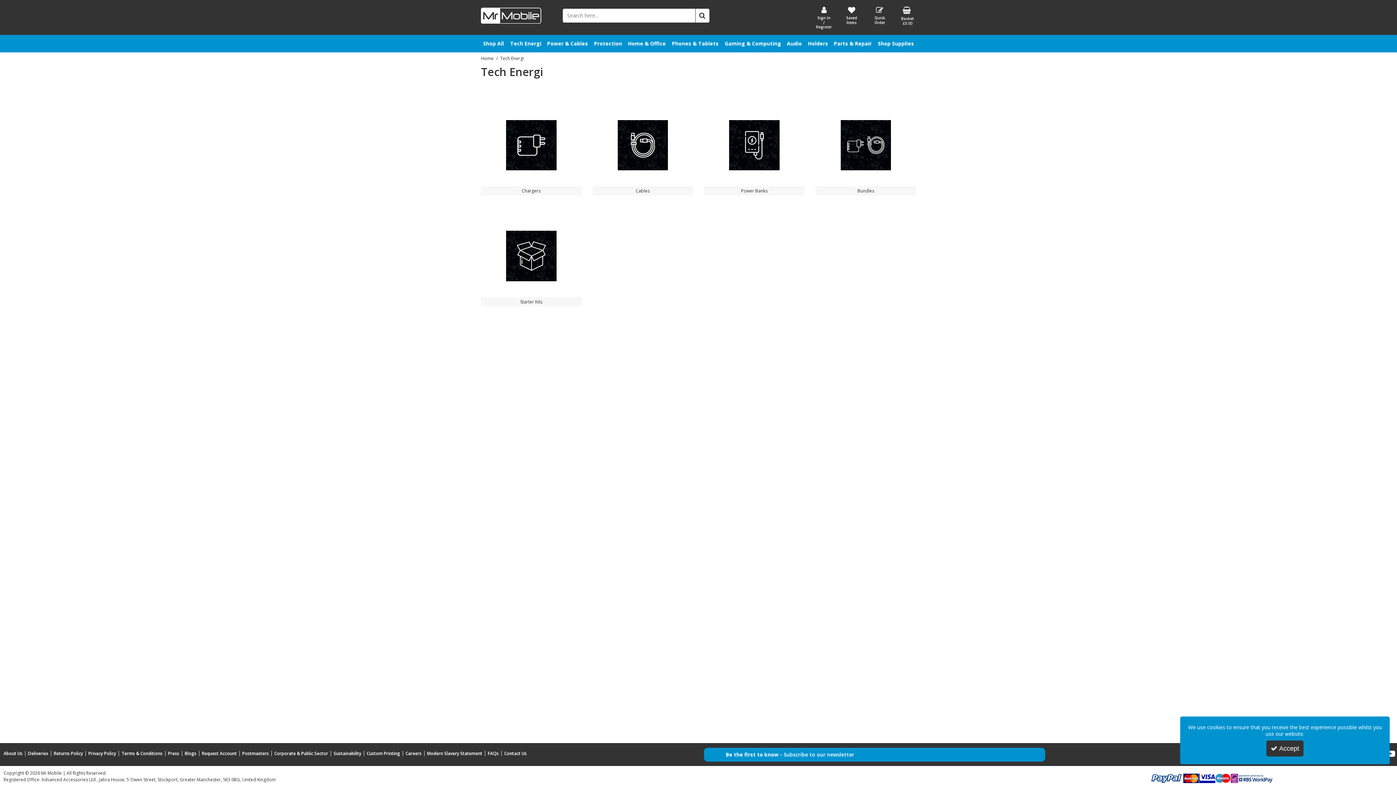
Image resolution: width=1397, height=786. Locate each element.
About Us (13, 753)
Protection (608, 43)
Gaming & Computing (753, 43)
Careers (414, 753)
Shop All (493, 43)
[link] (1391, 754)
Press (173, 753)
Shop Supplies (896, 43)
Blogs (190, 753)
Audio (794, 43)
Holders (818, 43)
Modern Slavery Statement (454, 753)
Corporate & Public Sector (301, 753)
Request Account (219, 753)
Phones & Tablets (695, 43)
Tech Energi (525, 43)
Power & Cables (567, 43)
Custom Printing (383, 753)
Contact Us (515, 753)
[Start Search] (702, 15)
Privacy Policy (102, 753)
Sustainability (347, 753)
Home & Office (647, 43)
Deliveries (38, 753)
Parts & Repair (853, 43)
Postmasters (255, 753)
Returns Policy (68, 753)
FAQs (493, 753)
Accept (1289, 748)
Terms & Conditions (142, 753)
